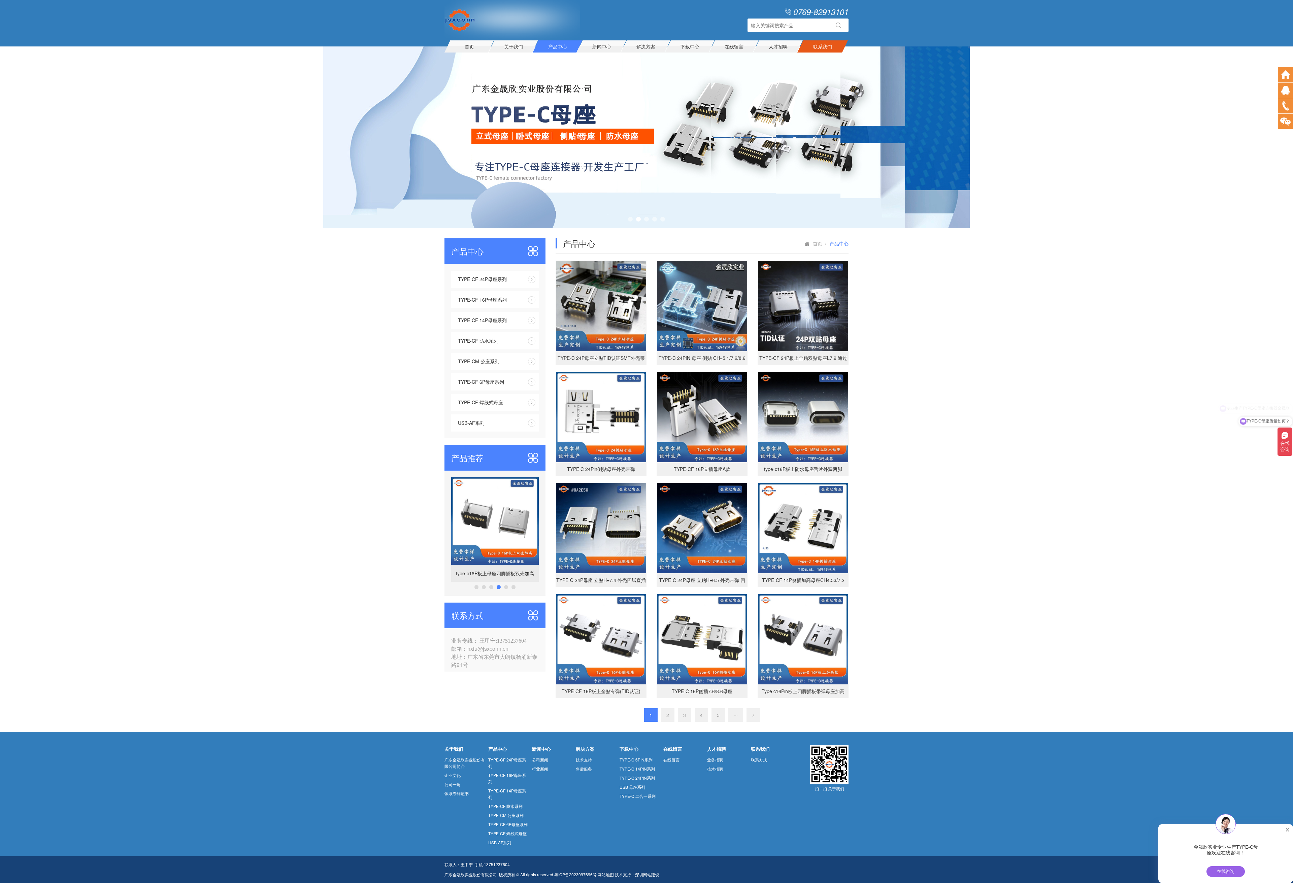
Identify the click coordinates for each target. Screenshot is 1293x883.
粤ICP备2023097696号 (575, 874)
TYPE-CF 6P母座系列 (481, 381)
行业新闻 (540, 769)
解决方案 (645, 46)
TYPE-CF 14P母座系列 (482, 320)
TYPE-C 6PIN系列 (636, 759)
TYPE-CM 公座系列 (478, 361)
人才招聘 (778, 46)
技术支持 (584, 759)
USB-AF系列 (471, 422)
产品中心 (557, 46)
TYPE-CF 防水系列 (478, 340)
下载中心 (690, 46)
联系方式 (759, 759)
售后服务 (584, 769)
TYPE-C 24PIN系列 (637, 778)
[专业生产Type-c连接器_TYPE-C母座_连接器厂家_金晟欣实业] (459, 19)
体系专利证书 (456, 793)
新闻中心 (601, 46)
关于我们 (513, 46)
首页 (469, 46)
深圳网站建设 (647, 874)
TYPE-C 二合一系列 (638, 796)
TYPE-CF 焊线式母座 (480, 402)
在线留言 (734, 46)
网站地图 (606, 874)
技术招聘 (715, 769)
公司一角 (452, 784)
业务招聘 (715, 759)
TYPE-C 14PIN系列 (637, 769)
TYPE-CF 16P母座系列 (482, 299)
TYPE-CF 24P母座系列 (482, 279)
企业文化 (452, 775)
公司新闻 (540, 759)
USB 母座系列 (632, 787)
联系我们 (822, 46)
